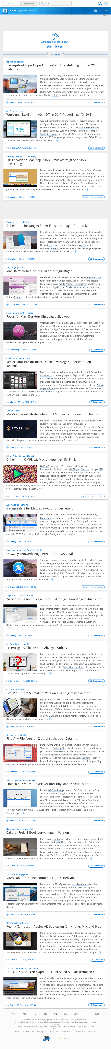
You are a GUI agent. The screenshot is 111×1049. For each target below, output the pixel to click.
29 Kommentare (96, 259)
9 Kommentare (97, 402)
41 (76, 1014)
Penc (49, 245)
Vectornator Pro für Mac (58, 378)
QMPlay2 (44, 466)
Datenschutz (80, 1032)
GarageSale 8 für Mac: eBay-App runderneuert (39, 508)
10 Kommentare (96, 636)
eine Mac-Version (86, 942)
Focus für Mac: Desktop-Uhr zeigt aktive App (38, 316)
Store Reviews (75, 176)
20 (24, 1014)
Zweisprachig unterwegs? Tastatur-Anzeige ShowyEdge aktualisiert (53, 599)
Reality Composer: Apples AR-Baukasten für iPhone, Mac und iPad (53, 926)
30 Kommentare (96, 726)
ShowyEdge (45, 605)
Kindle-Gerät (49, 858)
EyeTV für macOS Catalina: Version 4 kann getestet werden (48, 693)
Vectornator (46, 375)
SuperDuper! (74, 75)
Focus (91, 323)
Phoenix (55, 248)
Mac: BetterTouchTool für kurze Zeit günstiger (39, 271)
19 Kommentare (96, 542)
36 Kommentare (96, 148)
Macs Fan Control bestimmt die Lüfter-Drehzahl (40, 878)
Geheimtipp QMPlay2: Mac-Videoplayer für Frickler (43, 460)
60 (97, 1014)
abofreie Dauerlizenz (88, 127)
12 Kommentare (96, 914)
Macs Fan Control (80, 884)
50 (87, 1014)
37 (35, 1014)
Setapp (17, 297)
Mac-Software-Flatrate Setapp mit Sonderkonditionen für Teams (52, 414)
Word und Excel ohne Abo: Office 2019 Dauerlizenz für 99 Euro (51, 115)
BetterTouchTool (93, 277)
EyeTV (43, 699)
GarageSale (45, 518)
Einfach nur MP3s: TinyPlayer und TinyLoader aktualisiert (47, 784)
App (101, 3)
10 (14, 1014)
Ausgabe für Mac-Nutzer (71, 793)
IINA (101, 469)
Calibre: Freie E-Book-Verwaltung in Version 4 (39, 833)
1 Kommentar (97, 960)
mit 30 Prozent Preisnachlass (73, 284)
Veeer (82, 245)
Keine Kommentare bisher (93, 197)
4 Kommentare (97, 350)
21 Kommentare (96, 304)
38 (45, 1014)
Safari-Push (92, 1032)
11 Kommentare (96, 772)
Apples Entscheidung (73, 667)
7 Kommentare (97, 103)
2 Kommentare (97, 820)
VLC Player (74, 469)
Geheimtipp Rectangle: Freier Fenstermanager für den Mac (48, 226)
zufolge (55, 95)
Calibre (56, 839)
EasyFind (86, 758)
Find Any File (59, 748)
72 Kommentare (96, 681)
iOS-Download (55, 790)
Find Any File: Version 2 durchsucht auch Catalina (41, 739)
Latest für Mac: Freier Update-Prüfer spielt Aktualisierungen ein (51, 972)
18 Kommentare (96, 866)
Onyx (88, 563)
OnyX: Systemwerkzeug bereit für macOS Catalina (41, 554)
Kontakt (107, 3)
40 (66, 1014)
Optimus (85, 469)
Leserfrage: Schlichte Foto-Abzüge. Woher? (36, 648)
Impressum (66, 1032)
